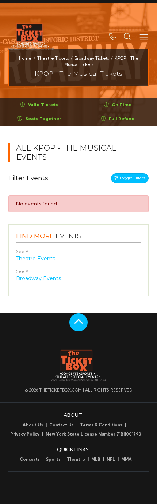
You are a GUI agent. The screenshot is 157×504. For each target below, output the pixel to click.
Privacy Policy (24, 434)
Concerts (30, 459)
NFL (111, 459)
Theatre (76, 459)
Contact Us (61, 424)
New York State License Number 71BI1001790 (93, 434)
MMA (126, 459)
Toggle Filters (131, 178)
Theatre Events (35, 258)
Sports (53, 459)
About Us (33, 424)
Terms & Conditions (101, 424)
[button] (127, 36)
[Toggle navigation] (143, 36)
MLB (95, 459)
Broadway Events (38, 278)
